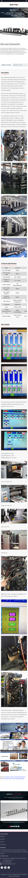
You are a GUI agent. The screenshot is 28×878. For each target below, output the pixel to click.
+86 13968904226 (6, 862)
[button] (9, 826)
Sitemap (11, 876)
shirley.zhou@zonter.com (8, 863)
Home (3, 12)
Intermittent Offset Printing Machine (15, 14)
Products (10, 12)
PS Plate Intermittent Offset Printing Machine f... (14, 822)
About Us (2, 836)
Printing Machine (21, 12)
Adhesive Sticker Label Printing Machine (15, 777)
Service (2, 841)
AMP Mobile (16, 876)
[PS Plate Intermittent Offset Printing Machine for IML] (14, 810)
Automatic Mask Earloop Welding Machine (13, 778)
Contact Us (3, 844)
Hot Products (24, 874)
